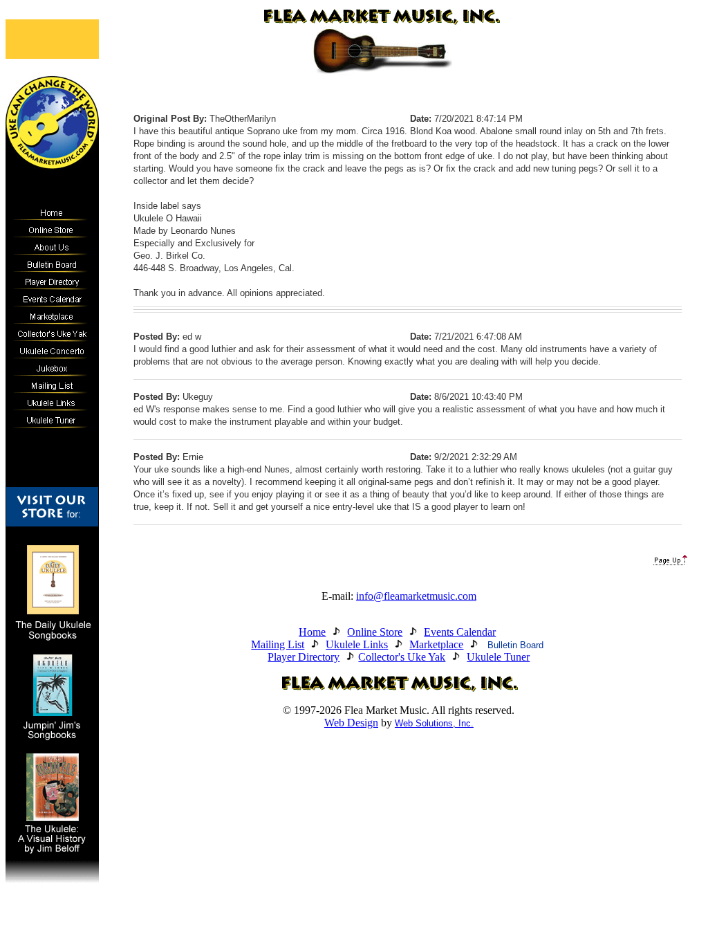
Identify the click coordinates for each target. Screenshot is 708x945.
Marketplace (436, 644)
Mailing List (277, 644)
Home (312, 632)
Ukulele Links (357, 644)
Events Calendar (460, 632)
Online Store (374, 632)
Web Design (351, 722)
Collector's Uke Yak (401, 657)
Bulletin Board (515, 645)
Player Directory (303, 657)
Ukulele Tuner (498, 657)
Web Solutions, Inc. (434, 723)
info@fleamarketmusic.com (416, 596)
